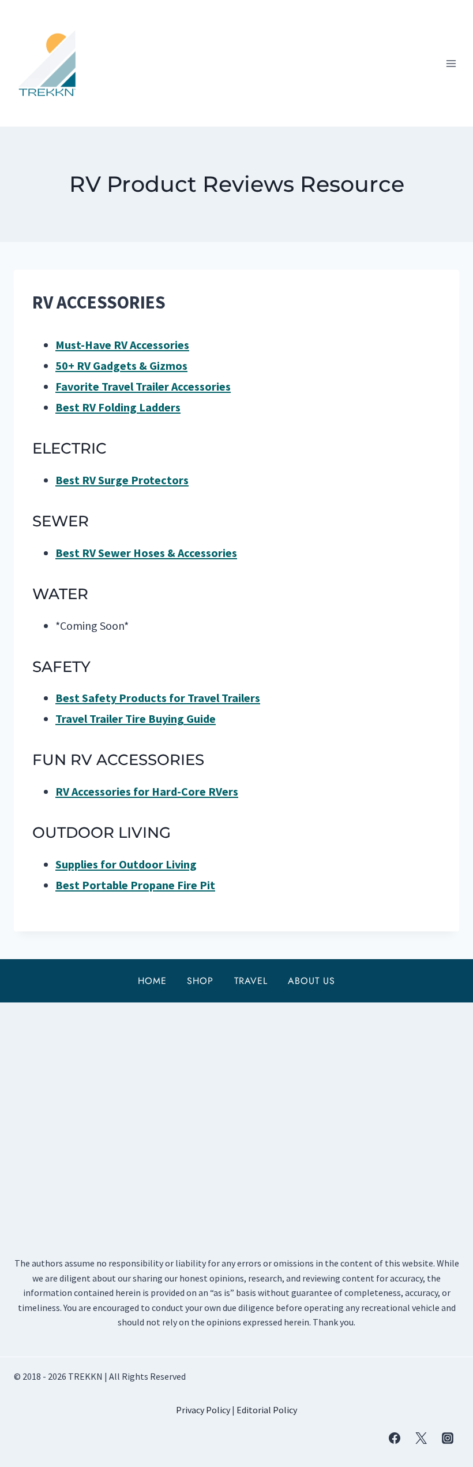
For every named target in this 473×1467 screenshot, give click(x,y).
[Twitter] (421, 1438)
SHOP (200, 980)
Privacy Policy (203, 1410)
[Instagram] (447, 1438)
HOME (152, 980)
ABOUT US (311, 980)
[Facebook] (394, 1438)
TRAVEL (251, 980)
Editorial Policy (266, 1410)
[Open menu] (450, 63)
